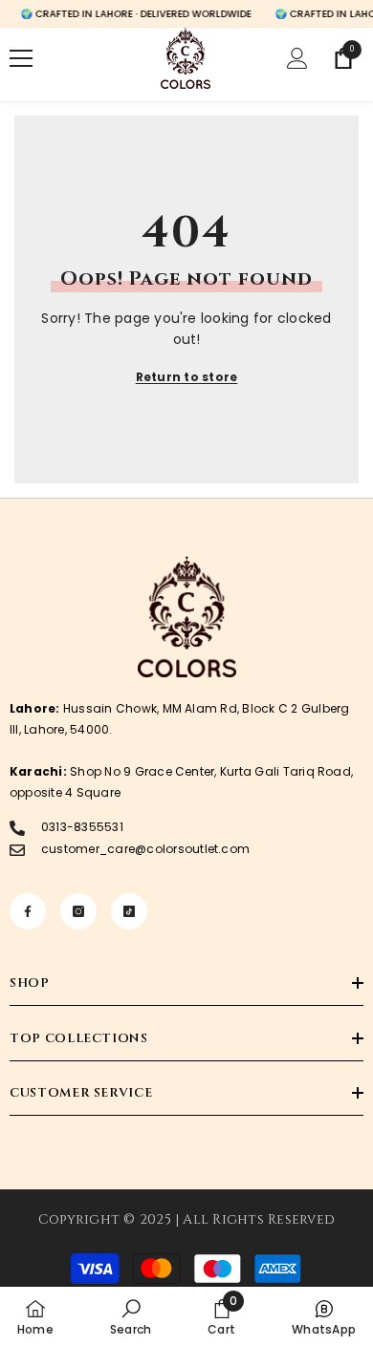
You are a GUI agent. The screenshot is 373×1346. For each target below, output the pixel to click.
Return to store (187, 377)
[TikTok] (129, 911)
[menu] (21, 58)
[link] (130, 1316)
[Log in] (297, 58)
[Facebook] (28, 911)
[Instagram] (78, 911)
